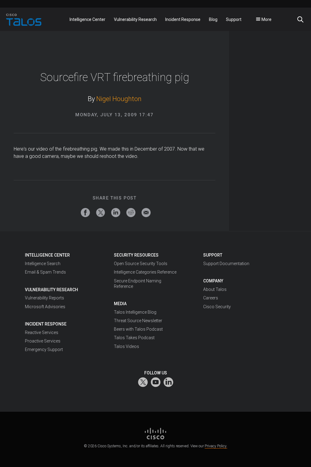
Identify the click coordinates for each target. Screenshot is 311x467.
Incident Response (46, 324)
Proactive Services (42, 341)
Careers (210, 297)
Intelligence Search (42, 263)
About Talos (215, 289)
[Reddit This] (130, 212)
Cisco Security (217, 306)
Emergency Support (44, 349)
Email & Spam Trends (45, 272)
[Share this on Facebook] (85, 212)
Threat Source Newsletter (138, 320)
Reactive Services (41, 332)
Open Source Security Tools (140, 263)
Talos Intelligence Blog (135, 312)
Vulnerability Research (51, 289)
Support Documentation (226, 263)
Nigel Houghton (119, 99)
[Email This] (146, 212)
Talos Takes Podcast (134, 337)
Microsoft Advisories (45, 306)
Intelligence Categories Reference (145, 272)
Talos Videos (126, 346)
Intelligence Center (47, 255)
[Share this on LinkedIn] (115, 212)
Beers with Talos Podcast (138, 329)
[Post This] (100, 212)
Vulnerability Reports (44, 297)
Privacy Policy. (216, 446)
